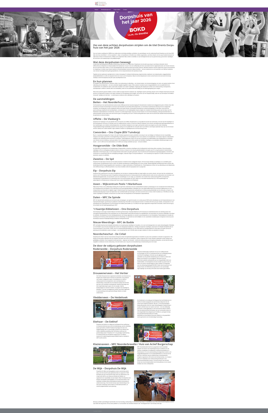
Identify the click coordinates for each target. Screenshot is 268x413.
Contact (125, 9)
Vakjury (96, 9)
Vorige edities (116, 9)
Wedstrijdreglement (106, 9)
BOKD (100, 411)
